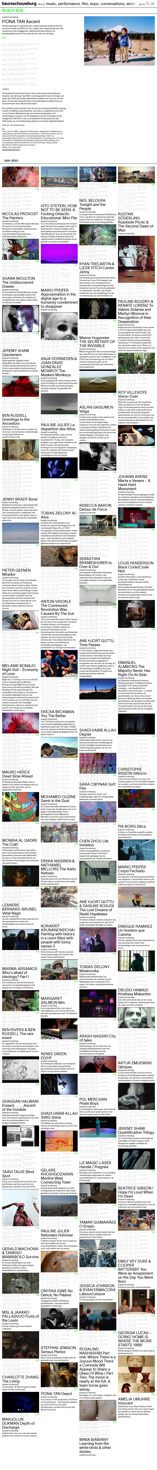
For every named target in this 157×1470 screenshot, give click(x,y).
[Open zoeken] (148, 4)
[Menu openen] (153, 3)
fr (141, 4)
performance (69, 3)
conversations (112, 3)
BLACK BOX (12, 11)
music (51, 3)
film (85, 3)
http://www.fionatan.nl (11, 149)
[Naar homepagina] (19, 4)
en (144, 4)
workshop (134, 3)
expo (94, 3)
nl (140, 4)
